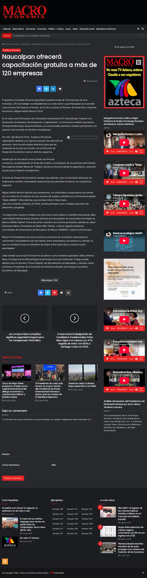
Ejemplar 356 (87, 524)
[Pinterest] (54, 293)
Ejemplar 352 (87, 519)
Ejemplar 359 (72, 528)
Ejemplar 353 (58, 524)
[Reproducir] (107, 151)
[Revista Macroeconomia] (24, 12)
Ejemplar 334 (87, 514)
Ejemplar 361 (58, 533)
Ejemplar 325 (58, 514)
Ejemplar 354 (72, 524)
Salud (75, 29)
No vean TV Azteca (29, 538)
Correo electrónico (11, 465)
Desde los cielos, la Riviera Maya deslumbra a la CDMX (82, 385)
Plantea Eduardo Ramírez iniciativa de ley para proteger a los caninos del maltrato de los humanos (131, 548)
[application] (124, 142)
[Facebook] (39, 89)
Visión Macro (18, 29)
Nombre (6, 454)
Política (51, 29)
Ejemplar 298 (58, 509)
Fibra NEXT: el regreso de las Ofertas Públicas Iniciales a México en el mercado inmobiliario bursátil (130, 514)
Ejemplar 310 (72, 509)
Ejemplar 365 (87, 533)
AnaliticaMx (59, 573)
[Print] (68, 293)
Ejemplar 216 (50, 280)
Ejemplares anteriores (106, 29)
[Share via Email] (60, 89)
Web (54, 465)
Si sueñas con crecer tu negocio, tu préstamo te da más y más (20, 509)
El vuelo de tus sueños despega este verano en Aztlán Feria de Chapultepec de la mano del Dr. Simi (32, 524)
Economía (41, 29)
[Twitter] (46, 89)
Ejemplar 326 (72, 514)
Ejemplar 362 (72, 533)
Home (7, 44)
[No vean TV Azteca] (10, 542)
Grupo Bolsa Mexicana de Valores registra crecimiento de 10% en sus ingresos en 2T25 (131, 531)
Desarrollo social (87, 29)
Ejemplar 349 (72, 519)
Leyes (68, 29)
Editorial (6, 29)
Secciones (30, 29)
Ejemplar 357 (58, 528)
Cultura (60, 29)
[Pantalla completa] (141, 151)
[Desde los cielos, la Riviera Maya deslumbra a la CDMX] (82, 372)
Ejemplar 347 (58, 519)
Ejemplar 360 (87, 528)
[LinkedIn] (53, 89)
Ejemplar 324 (87, 509)
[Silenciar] (136, 151)
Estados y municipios (20, 44)
